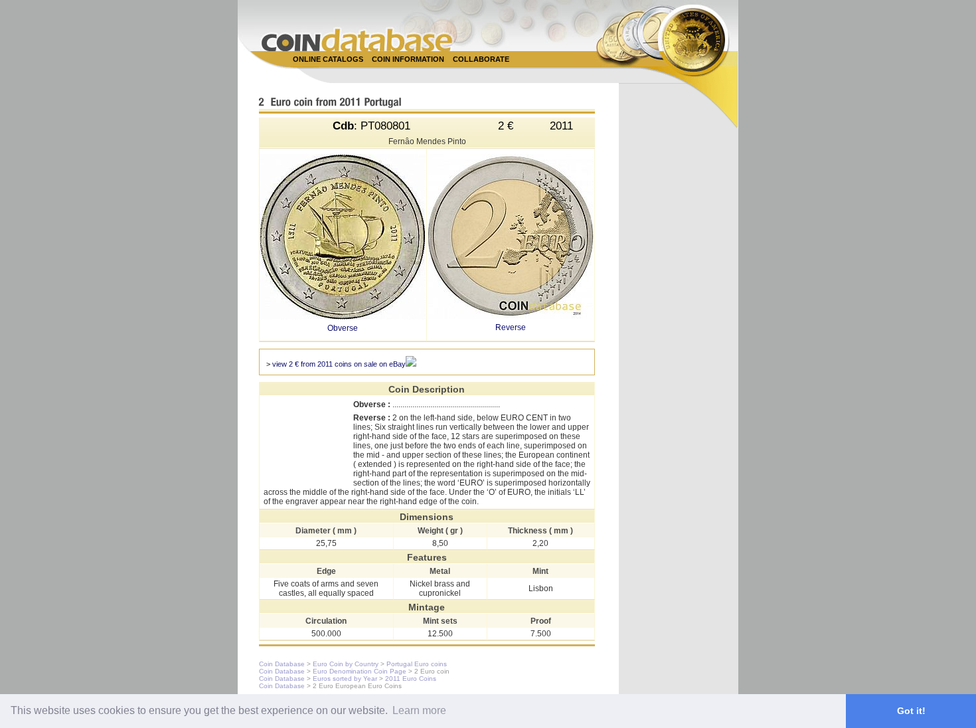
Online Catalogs (328, 59)
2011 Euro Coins (410, 678)
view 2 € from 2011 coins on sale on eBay (339, 364)
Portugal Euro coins (416, 664)
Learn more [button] (419, 710)
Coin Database (282, 664)
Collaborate (481, 59)
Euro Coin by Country (345, 664)
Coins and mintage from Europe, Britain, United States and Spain (357, 39)
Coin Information (408, 59)
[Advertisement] (480, 74)
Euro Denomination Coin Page (359, 671)
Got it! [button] (911, 710)
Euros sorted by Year (345, 678)
